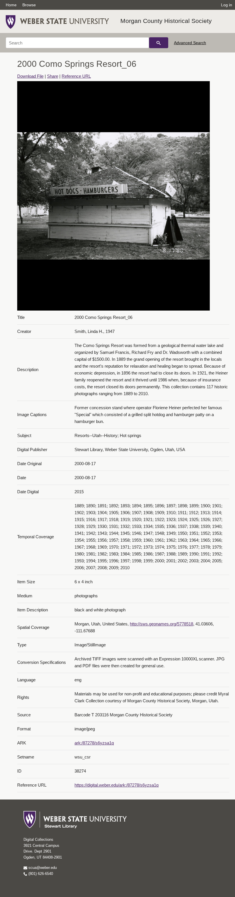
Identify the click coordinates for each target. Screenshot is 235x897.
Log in (226, 5)
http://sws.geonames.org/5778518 (161, 623)
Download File (30, 76)
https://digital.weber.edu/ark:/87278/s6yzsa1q (116, 785)
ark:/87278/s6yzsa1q (94, 742)
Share (52, 76)
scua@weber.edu (42, 867)
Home (11, 5)
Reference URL (76, 76)
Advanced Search (190, 42)
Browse (29, 5)
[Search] (158, 42)
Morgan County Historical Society (166, 20)
